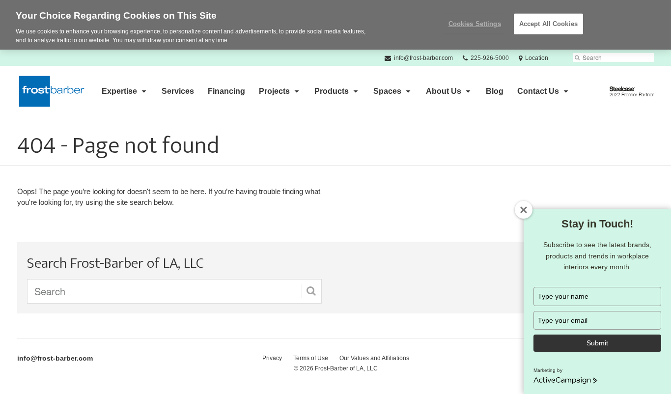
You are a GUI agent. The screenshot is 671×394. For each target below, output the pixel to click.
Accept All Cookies (548, 24)
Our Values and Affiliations (374, 358)
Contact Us (538, 91)
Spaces (387, 91)
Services (178, 91)
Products (331, 91)
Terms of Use (310, 358)
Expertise (119, 91)
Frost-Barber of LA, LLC (346, 368)
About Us (443, 91)
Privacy (272, 358)
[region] (335, 25)
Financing (226, 91)
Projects (274, 91)
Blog (494, 91)
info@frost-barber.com (55, 358)
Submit (597, 343)
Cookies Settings (474, 24)
